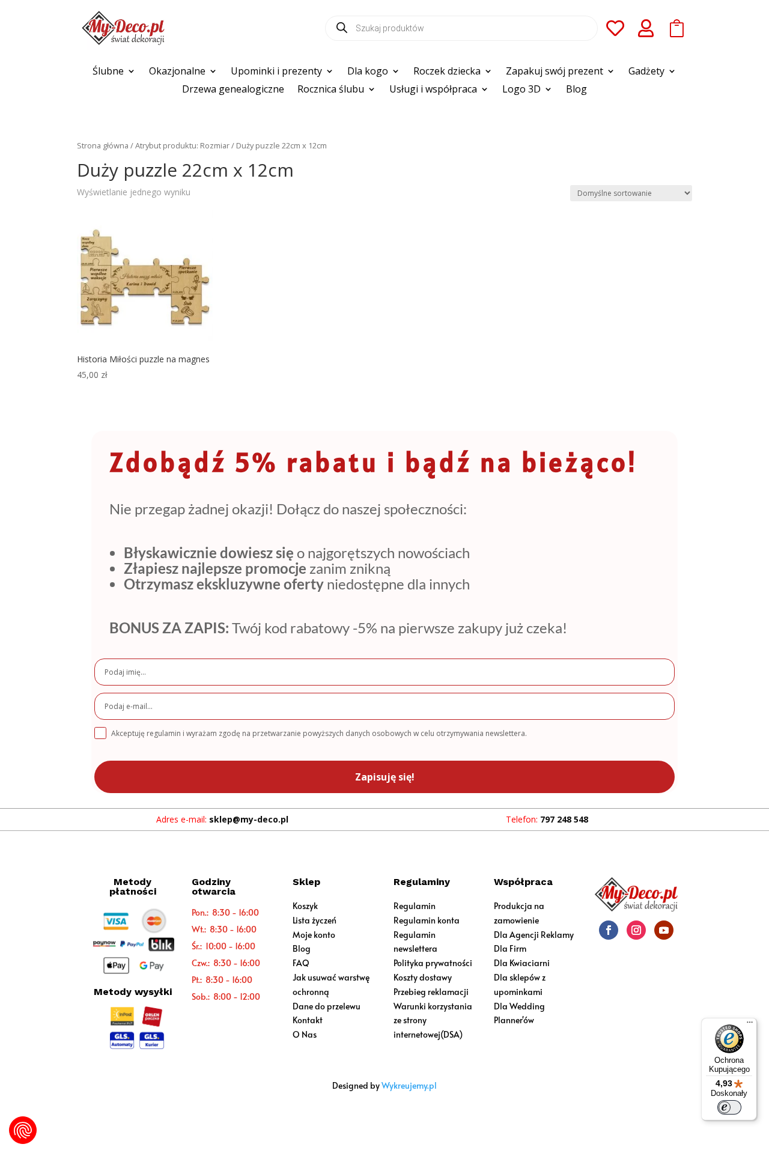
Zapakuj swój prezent (554, 72)
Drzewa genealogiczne (233, 90)
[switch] (729, 1107)
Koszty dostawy (423, 977)
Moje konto (314, 934)
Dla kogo (367, 72)
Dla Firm (510, 948)
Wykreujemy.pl (409, 1085)
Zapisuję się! (385, 776)
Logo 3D (521, 90)
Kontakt (308, 1020)
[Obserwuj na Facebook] (608, 930)
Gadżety (646, 72)
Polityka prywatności (433, 963)
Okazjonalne (177, 72)
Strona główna (103, 145)
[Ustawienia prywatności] (23, 1130)
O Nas (305, 1034)
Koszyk (305, 905)
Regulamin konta (427, 920)
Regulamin (415, 905)
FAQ (301, 963)
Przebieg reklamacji (431, 991)
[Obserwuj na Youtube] (663, 930)
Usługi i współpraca (433, 90)
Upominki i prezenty (276, 72)
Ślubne (108, 72)
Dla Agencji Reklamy (534, 934)
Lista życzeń (314, 920)
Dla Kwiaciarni (522, 963)
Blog (576, 90)
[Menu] (750, 1025)
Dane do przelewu (326, 1006)
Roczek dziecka (447, 72)
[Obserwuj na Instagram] (636, 930)
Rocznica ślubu (330, 90)
